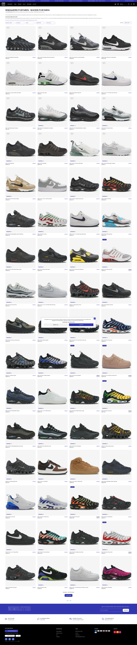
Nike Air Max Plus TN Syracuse (107, 340)
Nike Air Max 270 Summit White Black (76, 163)
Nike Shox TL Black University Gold (108, 446)
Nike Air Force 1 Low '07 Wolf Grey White (45, 198)
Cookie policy (64, 322)
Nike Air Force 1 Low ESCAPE (43, 481)
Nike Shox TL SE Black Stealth (11, 375)
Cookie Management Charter (80, 636)
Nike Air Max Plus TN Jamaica (107, 410)
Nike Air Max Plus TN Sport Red (107, 552)
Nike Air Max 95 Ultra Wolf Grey (11, 304)
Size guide (58, 636)
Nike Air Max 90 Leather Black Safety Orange (13, 269)
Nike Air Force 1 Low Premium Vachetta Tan (109, 375)
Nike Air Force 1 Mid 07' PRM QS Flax (76, 481)
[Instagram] (9, 639)
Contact (76, 633)
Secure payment (59, 631)
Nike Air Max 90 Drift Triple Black (75, 375)
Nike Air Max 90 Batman (10, 163)
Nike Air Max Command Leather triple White (13, 92)
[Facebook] (6, 639)
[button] (11, 631)
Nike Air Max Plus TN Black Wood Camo (76, 198)
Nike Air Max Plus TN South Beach (43, 552)
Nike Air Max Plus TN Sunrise (74, 516)
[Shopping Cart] (134, 4)
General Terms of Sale (78, 631)
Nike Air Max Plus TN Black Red (107, 516)
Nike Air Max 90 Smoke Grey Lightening (76, 269)
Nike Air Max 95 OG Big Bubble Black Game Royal (14, 446)
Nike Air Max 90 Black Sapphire (43, 340)
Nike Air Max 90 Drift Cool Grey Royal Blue (77, 57)
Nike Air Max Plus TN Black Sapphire (44, 375)
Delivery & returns (59, 633)
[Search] (129, 4)
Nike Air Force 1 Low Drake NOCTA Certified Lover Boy (79, 587)
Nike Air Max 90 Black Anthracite (107, 304)
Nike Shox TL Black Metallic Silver (11, 481)
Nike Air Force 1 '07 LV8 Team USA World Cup (109, 92)
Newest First (128, 22)
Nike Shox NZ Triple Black (42, 163)
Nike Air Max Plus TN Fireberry (107, 587)
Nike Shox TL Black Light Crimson (75, 304)
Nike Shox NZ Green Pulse (42, 92)
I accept (81, 324)
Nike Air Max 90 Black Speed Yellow (44, 269)
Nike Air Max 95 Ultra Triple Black (75, 446)
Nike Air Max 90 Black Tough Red (75, 92)
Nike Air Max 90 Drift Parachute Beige (12, 198)
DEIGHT (19, 641)
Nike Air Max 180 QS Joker (42, 587)
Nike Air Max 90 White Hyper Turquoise (108, 163)
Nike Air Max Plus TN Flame (106, 198)
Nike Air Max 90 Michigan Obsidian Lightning (109, 481)
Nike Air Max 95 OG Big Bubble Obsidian (12, 410)
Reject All (55, 324)
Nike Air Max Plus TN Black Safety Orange (77, 410)
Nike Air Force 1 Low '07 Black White (12, 552)
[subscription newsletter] (118, 4)
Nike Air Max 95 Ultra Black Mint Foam (44, 446)
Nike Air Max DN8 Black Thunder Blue (12, 57)
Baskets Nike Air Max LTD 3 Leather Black (109, 57)
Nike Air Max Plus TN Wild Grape (43, 516)
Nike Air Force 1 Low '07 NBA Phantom (44, 410)
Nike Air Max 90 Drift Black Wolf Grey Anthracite (46, 57)
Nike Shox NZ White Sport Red (107, 269)
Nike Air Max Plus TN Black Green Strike (76, 552)
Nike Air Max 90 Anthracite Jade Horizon (13, 340)
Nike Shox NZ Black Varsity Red (11, 587)
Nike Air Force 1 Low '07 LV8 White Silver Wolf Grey (46, 304)
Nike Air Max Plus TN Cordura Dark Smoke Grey (78, 340)
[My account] (131, 4)
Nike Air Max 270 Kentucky (10, 516)
